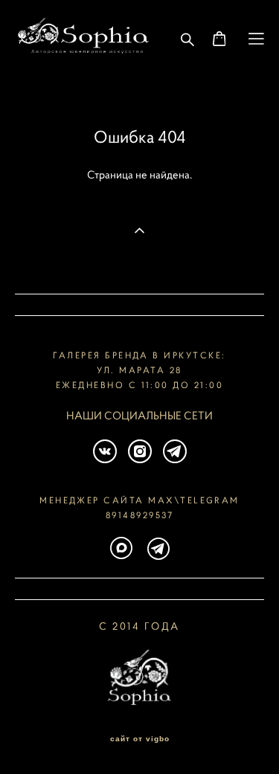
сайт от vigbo (140, 739)
